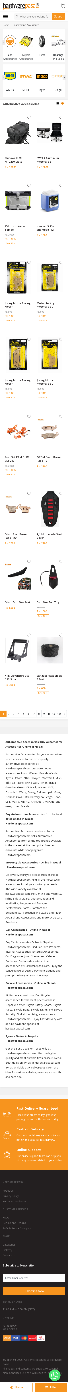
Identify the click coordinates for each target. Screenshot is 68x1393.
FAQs (6, 1217)
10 (49, 713)
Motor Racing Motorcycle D (45, 304)
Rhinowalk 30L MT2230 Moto (14, 159)
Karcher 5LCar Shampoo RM (45, 227)
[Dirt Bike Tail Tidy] (50, 577)
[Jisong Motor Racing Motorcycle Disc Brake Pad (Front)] (18, 355)
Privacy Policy (11, 1196)
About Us (8, 1190)
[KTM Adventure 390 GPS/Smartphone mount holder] (18, 650)
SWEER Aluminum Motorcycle (48, 159)
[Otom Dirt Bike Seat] (18, 577)
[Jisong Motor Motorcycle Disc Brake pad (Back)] (50, 355)
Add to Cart (18, 173)
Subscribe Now (34, 1291)
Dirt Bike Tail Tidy (48, 602)
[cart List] (63, 5)
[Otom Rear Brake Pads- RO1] (18, 509)
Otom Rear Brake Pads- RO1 (16, 535)
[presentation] (3, 42)
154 (54, 713)
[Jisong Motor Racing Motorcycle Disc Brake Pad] (18, 278)
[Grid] (62, 104)
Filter (53, 1387)
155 (59, 713)
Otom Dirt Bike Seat (17, 602)
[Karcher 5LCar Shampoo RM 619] (50, 200)
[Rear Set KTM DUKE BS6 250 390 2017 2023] (18, 431)
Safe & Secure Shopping (17, 1228)
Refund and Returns (14, 1223)
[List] (57, 104)
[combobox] (34, 16)
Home (6, 25)
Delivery (7, 1250)
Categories (9, 1244)
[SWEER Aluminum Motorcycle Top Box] (50, 132)
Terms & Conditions (14, 1201)
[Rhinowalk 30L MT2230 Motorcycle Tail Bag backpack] (18, 132)
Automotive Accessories (26, 25)
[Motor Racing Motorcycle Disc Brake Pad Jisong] (50, 278)
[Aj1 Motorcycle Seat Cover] (50, 509)
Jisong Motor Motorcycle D (45, 382)
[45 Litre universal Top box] (18, 200)
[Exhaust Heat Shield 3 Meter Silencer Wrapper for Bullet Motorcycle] (50, 650)
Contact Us (9, 1255)
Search (58, 16)
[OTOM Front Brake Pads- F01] (50, 431)
